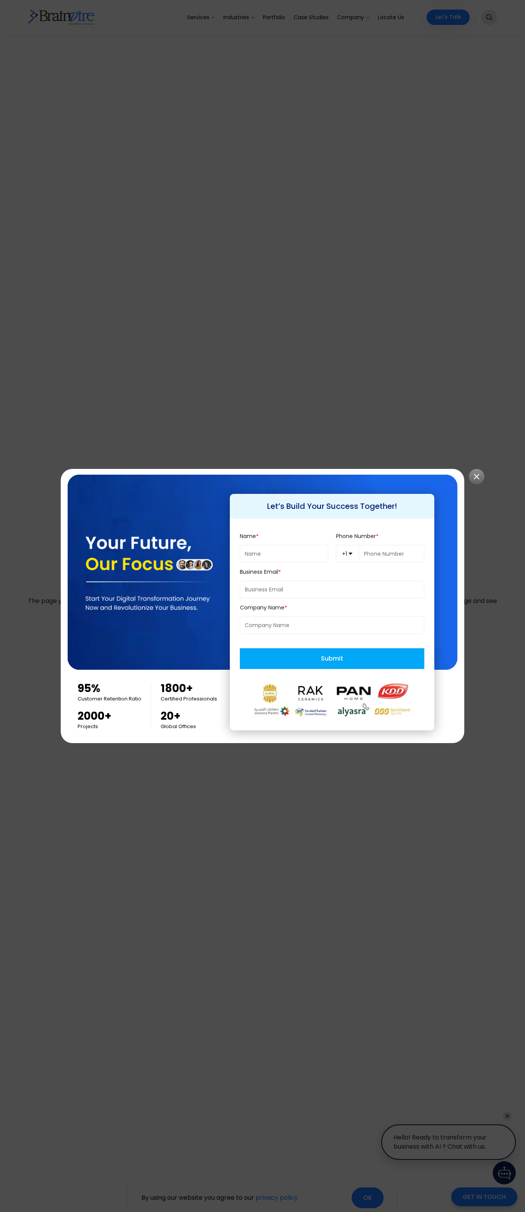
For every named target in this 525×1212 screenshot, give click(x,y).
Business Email (259, 572)
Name (248, 536)
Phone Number (356, 536)
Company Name (262, 607)
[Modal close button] (476, 476)
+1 (344, 554)
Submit (332, 658)
